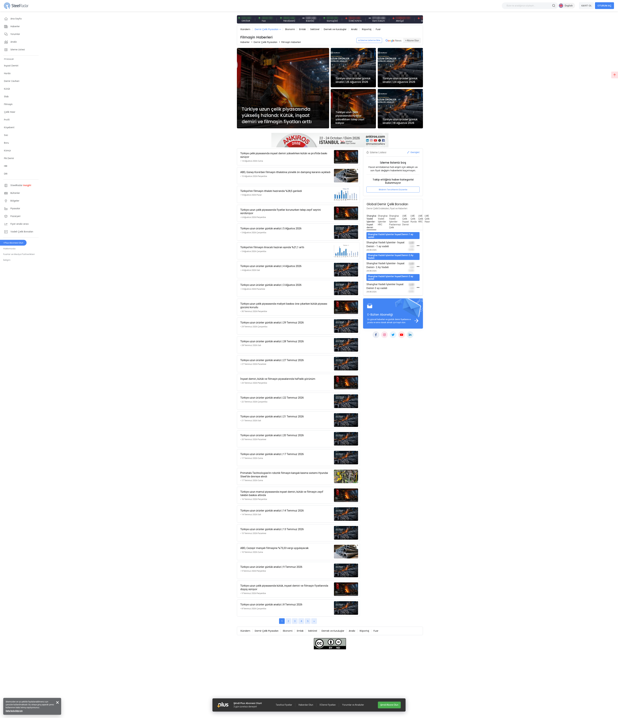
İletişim (6, 260)
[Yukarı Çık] (614, 75)
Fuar (378, 29)
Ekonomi (290, 29)
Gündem (245, 29)
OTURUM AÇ (604, 5)
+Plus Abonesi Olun (13, 242)
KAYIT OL (586, 5)
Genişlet (415, 152)
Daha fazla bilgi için (14, 711)
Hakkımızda (9, 248)
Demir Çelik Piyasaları (266, 29)
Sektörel (314, 29)
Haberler (245, 42)
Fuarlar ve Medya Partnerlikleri (19, 254)
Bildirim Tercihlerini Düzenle (393, 189)
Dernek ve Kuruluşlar (335, 29)
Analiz (354, 29)
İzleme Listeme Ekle (370, 40)
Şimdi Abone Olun (389, 705)
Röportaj (366, 29)
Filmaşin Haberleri (291, 42)
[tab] (371, 222)
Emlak (302, 29)
